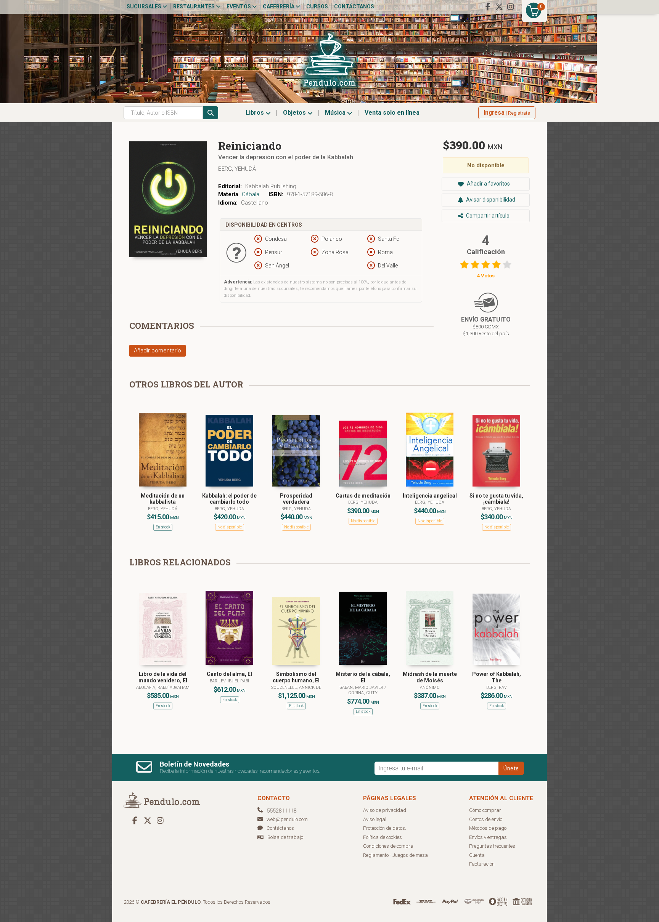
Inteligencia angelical (430, 496)
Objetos (295, 112)
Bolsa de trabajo (285, 837)
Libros (255, 112)
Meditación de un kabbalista (163, 499)
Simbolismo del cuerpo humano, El (296, 677)
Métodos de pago (487, 828)
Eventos (239, 6)
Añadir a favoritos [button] (488, 184)
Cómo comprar (485, 810)
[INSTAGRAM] (510, 7)
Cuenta (477, 855)
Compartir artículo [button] (487, 216)
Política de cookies (382, 837)
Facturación (482, 864)
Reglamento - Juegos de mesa (395, 855)
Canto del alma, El (229, 674)
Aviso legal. (375, 819)
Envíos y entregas (488, 837)
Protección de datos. (384, 828)
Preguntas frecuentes (492, 846)
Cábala (250, 194)
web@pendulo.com (287, 819)
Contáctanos (354, 6)
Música (336, 112)
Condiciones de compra (388, 846)
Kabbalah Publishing (270, 186)
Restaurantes (194, 6)
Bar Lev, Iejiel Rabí (229, 681)
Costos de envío (485, 819)
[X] (499, 7)
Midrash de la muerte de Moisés (430, 677)
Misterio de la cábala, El (363, 677)
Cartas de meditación (363, 496)
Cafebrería (279, 6)
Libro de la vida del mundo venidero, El (162, 677)
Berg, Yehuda (229, 508)
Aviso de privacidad (384, 810)
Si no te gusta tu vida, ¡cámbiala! (496, 499)
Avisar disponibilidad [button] (490, 200)
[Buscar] (210, 112)
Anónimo (430, 687)
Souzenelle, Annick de (296, 687)
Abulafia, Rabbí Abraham (163, 687)
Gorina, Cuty (363, 692)
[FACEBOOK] (487, 7)
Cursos (317, 6)
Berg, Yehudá (237, 168)
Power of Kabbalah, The (496, 677)
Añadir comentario (157, 350)
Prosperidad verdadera (296, 499)
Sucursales (144, 6)
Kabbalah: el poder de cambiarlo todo (229, 499)
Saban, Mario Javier (362, 687)
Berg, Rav (496, 687)
